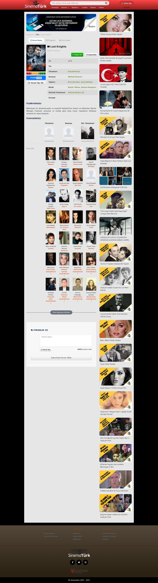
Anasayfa (55, 7)
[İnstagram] (85, 562)
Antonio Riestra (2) (76, 92)
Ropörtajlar (77, 536)
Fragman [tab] (51, 40)
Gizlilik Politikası (109, 533)
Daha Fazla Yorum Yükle (61, 358)
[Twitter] (79, 562)
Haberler (76, 533)
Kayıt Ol (127, 7)
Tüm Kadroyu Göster (61, 312)
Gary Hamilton (87, 82)
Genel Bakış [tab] (37, 40)
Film (37, 35)
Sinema (64, 7)
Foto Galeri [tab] (65, 40)
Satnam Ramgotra (88, 87)
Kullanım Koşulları (110, 536)
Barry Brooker (74, 82)
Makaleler (77, 539)
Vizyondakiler (49, 533)
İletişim (93, 7)
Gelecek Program (51, 536)
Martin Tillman (74, 87)
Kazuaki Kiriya (74, 71)
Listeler (84, 7)
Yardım (101, 7)
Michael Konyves (75, 77)
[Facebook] (72, 562)
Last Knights (46, 35)
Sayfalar (75, 7)
